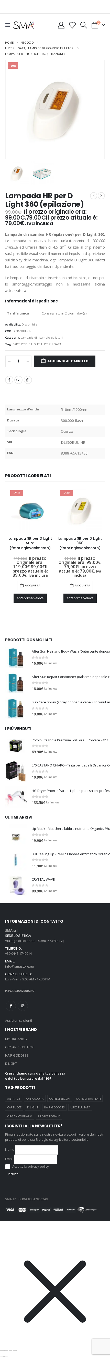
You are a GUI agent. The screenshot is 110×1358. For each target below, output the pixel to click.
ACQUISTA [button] (32, 585)
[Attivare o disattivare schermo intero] (6, 1350)
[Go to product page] (16, 657)
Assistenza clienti (18, 1020)
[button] (9, 25)
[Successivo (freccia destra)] (6, 1356)
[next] (101, 195)
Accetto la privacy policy (30, 1166)
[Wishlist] (72, 25)
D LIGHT (34, 344)
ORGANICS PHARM (19, 1047)
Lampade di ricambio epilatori (42, 337)
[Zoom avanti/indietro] (2, 1350)
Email (9, 1158)
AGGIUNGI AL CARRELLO (67, 361)
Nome (9, 1149)
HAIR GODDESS (17, 1055)
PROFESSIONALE (49, 1116)
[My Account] (61, 25)
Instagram (23, 1006)
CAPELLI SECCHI (59, 1098)
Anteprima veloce (30, 598)
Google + (18, 380)
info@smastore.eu (19, 966)
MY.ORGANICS (16, 1039)
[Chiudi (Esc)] (15, 1350)
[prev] (93, 195)
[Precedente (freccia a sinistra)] (2, 1356)
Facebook (9, 380)
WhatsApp (28, 380)
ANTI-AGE (13, 1098)
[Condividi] (10, 1350)
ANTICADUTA (34, 1098)
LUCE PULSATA (51, 344)
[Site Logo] (23, 25)
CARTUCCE (20, 344)
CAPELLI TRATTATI (88, 1098)
